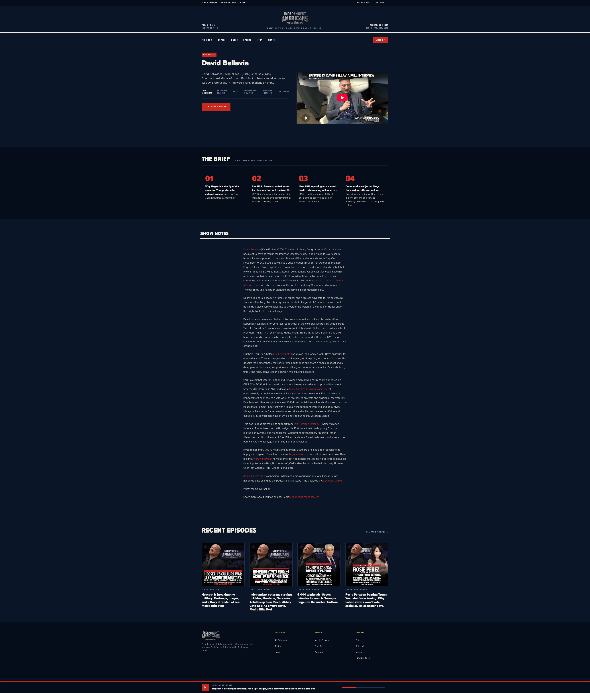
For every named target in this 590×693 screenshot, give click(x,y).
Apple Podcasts (322, 640)
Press (234, 40)
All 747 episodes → (377, 532)
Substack (360, 646)
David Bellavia (251, 249)
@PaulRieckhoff (281, 354)
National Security (267, 91)
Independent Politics (251, 91)
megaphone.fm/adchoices (304, 497)
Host (260, 40)
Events (247, 40)
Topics (222, 40)
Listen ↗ (381, 40)
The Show (207, 40)
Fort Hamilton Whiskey (306, 424)
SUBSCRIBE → (381, 3)
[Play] (205, 687)
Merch (271, 40)
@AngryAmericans (319, 389)
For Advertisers (363, 657)
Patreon (359, 640)
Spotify (318, 646)
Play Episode (218, 106)
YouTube (319, 652)
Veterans (284, 91)
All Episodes (281, 640)
